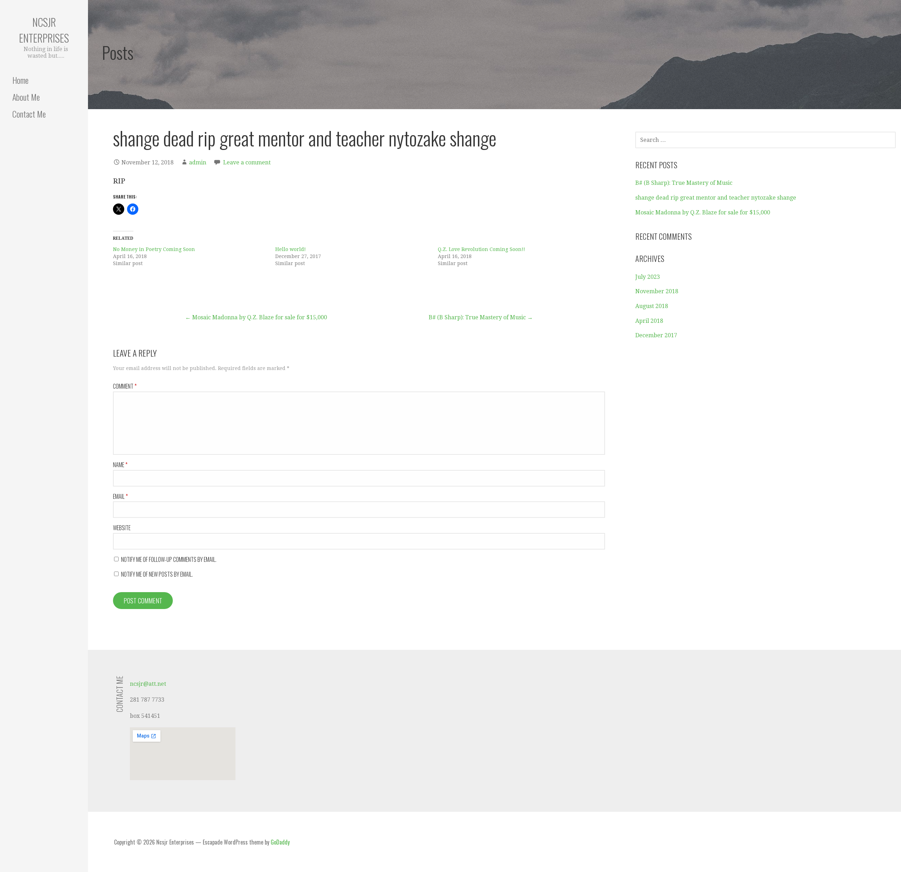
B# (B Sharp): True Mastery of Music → (481, 317)
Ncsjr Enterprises (44, 30)
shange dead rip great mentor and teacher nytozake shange (715, 197)
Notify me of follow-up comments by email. (168, 559)
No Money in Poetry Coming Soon (154, 249)
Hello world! (290, 249)
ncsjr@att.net (148, 683)
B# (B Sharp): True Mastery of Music (683, 183)
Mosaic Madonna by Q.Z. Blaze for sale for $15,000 (702, 212)
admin (197, 162)
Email (120, 496)
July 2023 (647, 277)
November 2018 (656, 291)
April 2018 (649, 321)
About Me (26, 96)
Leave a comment (247, 162)
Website (122, 527)
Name (120, 464)
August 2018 (651, 306)
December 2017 (656, 335)
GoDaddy (280, 842)
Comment (125, 386)
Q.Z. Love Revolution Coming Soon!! (481, 249)
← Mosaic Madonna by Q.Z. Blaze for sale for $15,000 (256, 317)
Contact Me (29, 113)
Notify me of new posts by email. (157, 574)
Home (20, 80)
